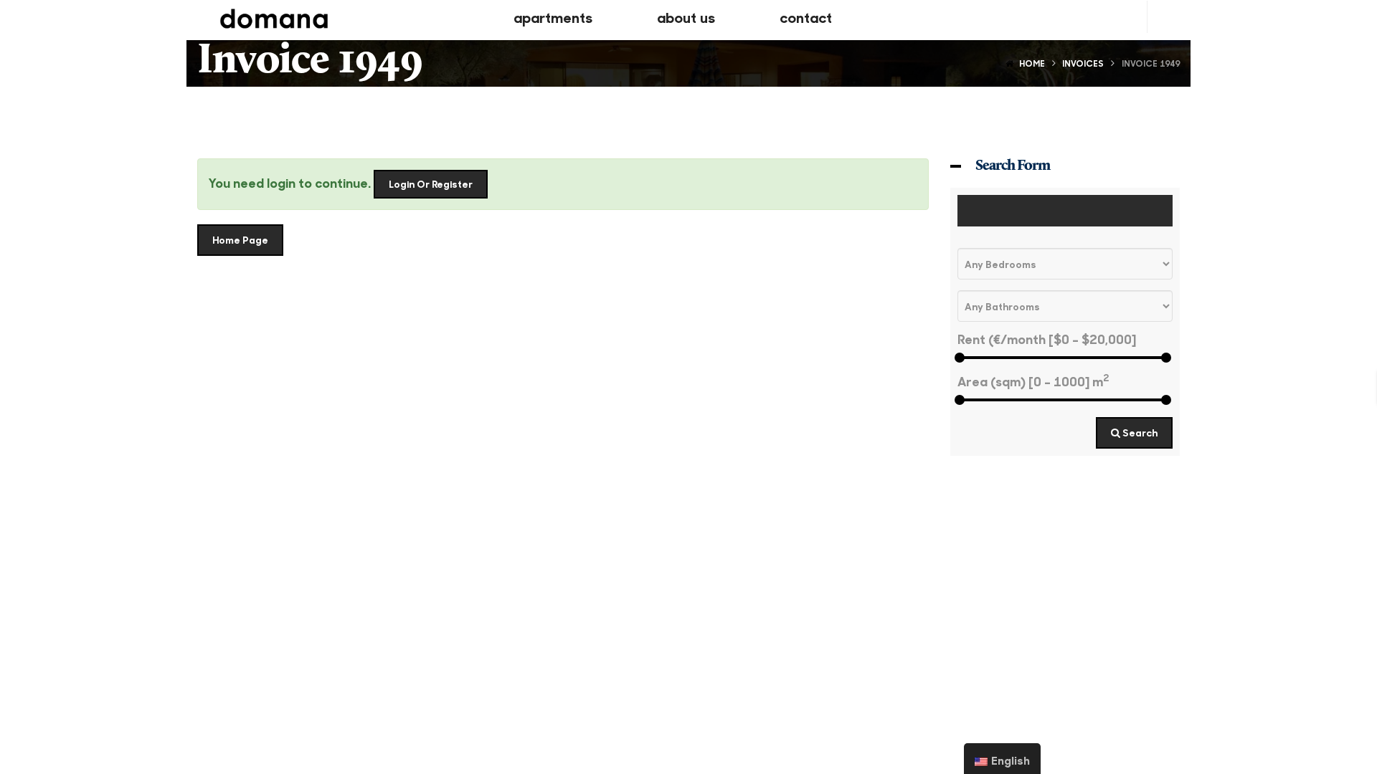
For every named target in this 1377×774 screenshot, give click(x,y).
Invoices (1083, 63)
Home (1032, 63)
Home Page (240, 240)
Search (1139, 432)
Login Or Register (431, 184)
